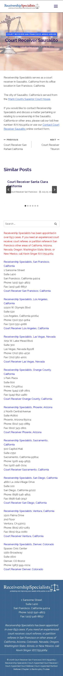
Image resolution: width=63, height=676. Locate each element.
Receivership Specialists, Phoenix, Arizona (28, 407)
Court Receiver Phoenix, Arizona (22, 432)
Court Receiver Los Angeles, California (26, 328)
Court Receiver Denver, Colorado (23, 569)
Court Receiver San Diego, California (25, 502)
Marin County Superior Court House (29, 99)
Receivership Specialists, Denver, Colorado (29, 544)
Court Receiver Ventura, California (23, 536)
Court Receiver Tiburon (50, 144)
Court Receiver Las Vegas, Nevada (24, 361)
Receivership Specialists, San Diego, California (30, 477)
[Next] (54, 189)
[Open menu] (55, 6)
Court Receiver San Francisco (25, 46)
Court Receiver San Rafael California (15, 144)
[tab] (25, 206)
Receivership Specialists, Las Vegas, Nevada (30, 336)
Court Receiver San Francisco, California (27, 290)
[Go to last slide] (8, 189)
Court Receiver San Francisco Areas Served (31, 34)
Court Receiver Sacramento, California (26, 469)
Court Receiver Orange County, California (28, 398)
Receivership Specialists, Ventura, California (29, 511)
